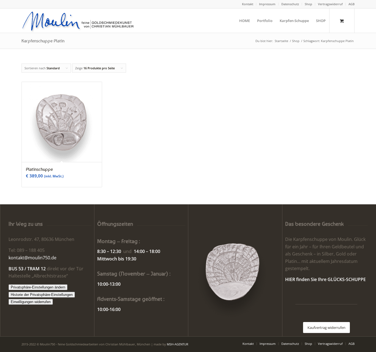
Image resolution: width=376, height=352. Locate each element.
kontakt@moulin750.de (32, 258)
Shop (308, 4)
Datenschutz (290, 4)
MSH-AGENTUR (177, 344)
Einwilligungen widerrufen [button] (31, 302)
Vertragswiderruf (330, 4)
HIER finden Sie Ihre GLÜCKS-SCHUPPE (325, 279)
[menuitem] (247, 4)
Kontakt (247, 4)
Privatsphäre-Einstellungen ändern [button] (38, 287)
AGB (351, 4)
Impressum (267, 4)
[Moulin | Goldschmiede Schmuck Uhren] (79, 21)
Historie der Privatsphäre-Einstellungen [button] (42, 295)
